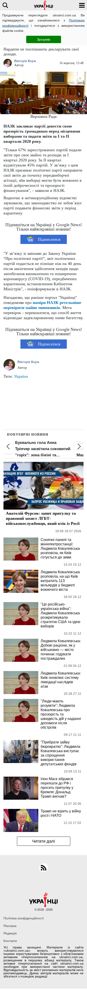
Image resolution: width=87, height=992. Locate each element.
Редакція (10, 933)
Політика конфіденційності (23, 918)
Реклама (9, 926)
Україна (21, 376)
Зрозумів (43, 39)
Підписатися (49, 239)
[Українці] (43, 5)
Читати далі (43, 841)
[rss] (43, 867)
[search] (5, 5)
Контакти (10, 941)
